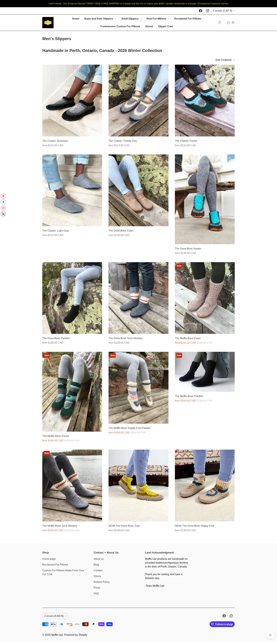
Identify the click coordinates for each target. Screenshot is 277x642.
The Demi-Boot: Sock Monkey (126, 338)
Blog (96, 564)
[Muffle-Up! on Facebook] (200, 10)
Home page (49, 559)
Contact (98, 570)
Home (75, 18)
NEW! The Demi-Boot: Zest (124, 525)
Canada (222, 10)
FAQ (96, 593)
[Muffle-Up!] (48, 22)
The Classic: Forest (186, 140)
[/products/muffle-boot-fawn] (205, 298)
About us (99, 559)
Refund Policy (102, 582)
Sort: (223, 60)
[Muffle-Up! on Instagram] (207, 10)
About (149, 26)
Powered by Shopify (75, 635)
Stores (97, 576)
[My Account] (219, 22)
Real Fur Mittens (156, 18)
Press (97, 587)
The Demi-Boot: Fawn (121, 230)
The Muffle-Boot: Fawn (188, 338)
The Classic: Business (55, 140)
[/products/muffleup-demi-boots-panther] (72, 298)
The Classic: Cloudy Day (123, 140)
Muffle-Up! (57, 635)
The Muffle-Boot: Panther (189, 396)
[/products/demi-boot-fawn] (138, 190)
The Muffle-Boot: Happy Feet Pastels (129, 428)
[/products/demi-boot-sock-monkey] (138, 298)
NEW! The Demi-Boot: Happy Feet (194, 525)
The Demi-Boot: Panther (56, 338)
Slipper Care (165, 26)
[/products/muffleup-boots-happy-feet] (138, 388)
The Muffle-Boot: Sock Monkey (59, 525)
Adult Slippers (129, 18)
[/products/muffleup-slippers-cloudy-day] (138, 100)
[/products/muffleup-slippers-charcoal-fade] (72, 100)
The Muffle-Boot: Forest (55, 436)
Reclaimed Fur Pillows (187, 18)
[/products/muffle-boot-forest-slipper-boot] (72, 392)
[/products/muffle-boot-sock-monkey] (72, 485)
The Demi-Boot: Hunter (188, 248)
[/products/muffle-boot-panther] (205, 372)
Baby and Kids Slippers (98, 18)
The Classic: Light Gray (55, 230)
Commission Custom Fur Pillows (120, 26)
